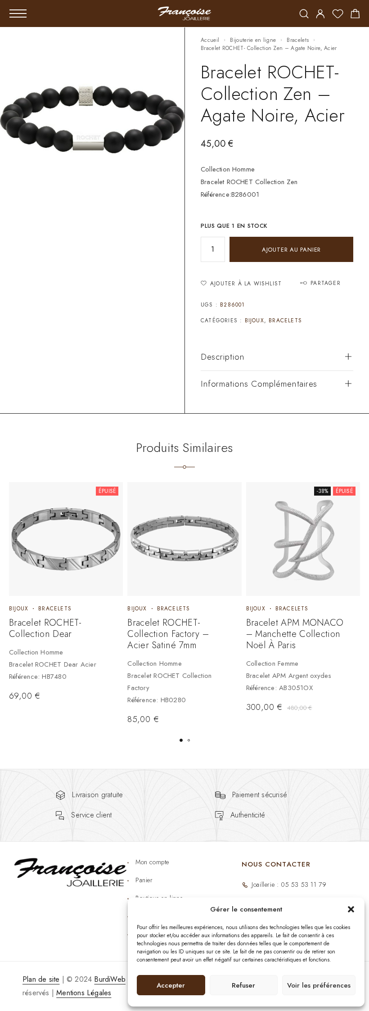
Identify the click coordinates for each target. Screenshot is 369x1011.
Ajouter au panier (291, 249)
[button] (351, 909)
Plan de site (40, 979)
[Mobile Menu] (18, 13)
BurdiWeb (110, 979)
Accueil (210, 40)
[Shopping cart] (355, 15)
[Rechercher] (304, 14)
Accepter (171, 985)
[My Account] (320, 14)
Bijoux (254, 320)
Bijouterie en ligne (253, 40)
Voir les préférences (319, 985)
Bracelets (298, 40)
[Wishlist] (337, 15)
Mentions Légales (83, 993)
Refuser (243, 985)
